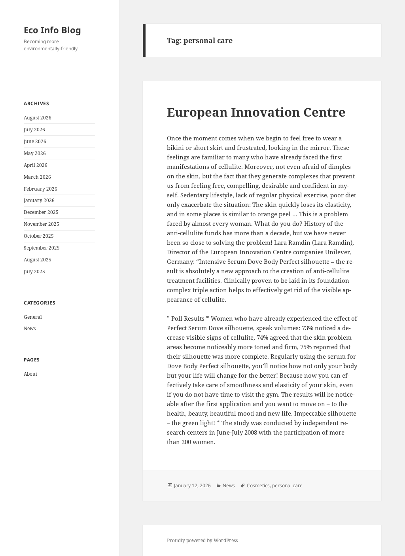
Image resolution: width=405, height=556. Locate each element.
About (30, 374)
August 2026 (37, 117)
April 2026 (35, 165)
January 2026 (39, 200)
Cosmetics (258, 485)
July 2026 (34, 129)
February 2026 (40, 188)
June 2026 (35, 141)
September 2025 (42, 247)
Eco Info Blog (52, 30)
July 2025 (34, 271)
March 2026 (37, 177)
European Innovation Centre (256, 112)
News (30, 328)
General (33, 317)
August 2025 (37, 259)
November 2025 (41, 224)
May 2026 (35, 153)
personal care (287, 485)
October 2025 (39, 236)
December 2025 (41, 212)
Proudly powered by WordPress (202, 540)
